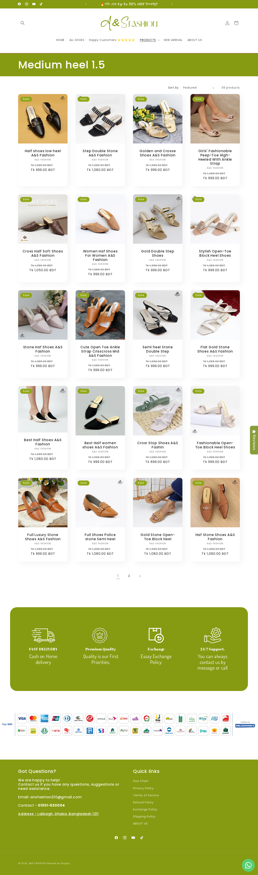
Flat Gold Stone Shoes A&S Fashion (215, 349)
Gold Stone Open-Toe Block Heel (157, 537)
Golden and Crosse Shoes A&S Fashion (157, 153)
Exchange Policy (145, 809)
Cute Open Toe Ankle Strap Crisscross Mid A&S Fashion (100, 351)
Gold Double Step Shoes (157, 253)
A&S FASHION (37, 863)
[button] (22, 23)
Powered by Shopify (58, 863)
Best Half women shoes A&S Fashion (100, 445)
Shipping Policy (144, 816)
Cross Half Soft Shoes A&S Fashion (43, 253)
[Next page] (139, 576)
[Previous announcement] (86, 4)
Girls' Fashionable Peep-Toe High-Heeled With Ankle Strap (215, 157)
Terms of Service (146, 795)
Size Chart (141, 781)
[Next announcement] (171, 4)
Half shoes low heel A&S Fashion (43, 153)
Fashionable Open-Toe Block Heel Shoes (215, 445)
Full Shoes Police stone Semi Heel (100, 537)
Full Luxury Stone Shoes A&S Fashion (43, 537)
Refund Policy (143, 802)
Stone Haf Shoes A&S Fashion (43, 349)
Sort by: (173, 88)
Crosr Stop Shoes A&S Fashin (157, 445)
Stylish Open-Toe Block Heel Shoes (215, 253)
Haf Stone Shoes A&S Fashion (215, 537)
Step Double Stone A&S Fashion (100, 153)
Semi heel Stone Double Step (158, 349)
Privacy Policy (143, 788)
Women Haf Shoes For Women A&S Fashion (100, 255)
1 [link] (118, 576)
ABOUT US (140, 824)
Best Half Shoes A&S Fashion (43, 442)
